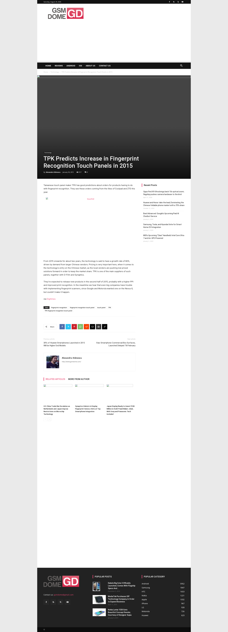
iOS (80, 65)
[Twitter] (178, 2)
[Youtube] (182, 2)
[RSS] (174, 2)
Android (70, 65)
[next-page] (49, 419)
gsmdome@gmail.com (63, 594)
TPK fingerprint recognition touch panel (58, 311)
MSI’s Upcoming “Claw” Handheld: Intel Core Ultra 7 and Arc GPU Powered (163, 236)
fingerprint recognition (59, 307)
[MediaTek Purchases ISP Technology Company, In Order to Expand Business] (99, 599)
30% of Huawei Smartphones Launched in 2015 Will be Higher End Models (64, 344)
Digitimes (51, 299)
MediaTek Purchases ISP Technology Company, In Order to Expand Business (121, 599)
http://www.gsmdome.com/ (71, 362)
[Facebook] (169, 2)
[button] (181, 66)
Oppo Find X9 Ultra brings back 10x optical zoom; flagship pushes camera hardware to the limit (163, 193)
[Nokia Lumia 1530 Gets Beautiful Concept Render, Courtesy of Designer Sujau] (99, 612)
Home (48, 65)
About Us (90, 65)
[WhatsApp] (80, 326)
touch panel (101, 307)
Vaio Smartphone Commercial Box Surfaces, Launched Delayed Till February (115, 344)
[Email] (92, 326)
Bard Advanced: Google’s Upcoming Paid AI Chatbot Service (161, 214)
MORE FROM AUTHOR (78, 379)
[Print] (98, 326)
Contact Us (105, 65)
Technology (55, 72)
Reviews (59, 65)
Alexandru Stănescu (53, 172)
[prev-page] (45, 419)
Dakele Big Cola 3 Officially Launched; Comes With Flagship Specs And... (121, 585)
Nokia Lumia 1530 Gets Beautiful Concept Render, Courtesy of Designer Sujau (120, 612)
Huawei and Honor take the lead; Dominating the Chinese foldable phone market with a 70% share (163, 203)
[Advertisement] (114, 42)
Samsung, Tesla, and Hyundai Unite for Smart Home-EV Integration (162, 225)
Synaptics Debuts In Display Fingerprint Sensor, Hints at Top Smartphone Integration (88, 408)
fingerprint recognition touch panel (82, 307)
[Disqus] (89, 460)
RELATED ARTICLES (55, 379)
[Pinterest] (74, 326)
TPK (109, 307)
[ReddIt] (86, 326)
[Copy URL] (104, 326)
